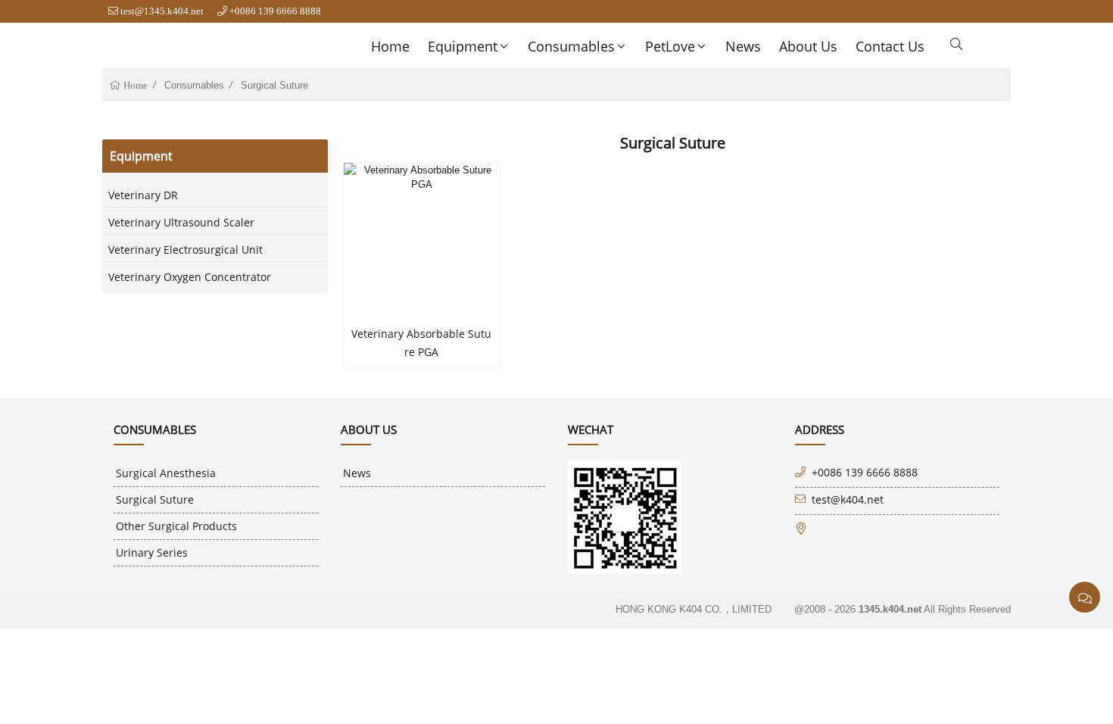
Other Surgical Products (176, 526)
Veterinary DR (143, 195)
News (743, 46)
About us (808, 46)
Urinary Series (152, 552)
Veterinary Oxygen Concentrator (189, 277)
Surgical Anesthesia (166, 473)
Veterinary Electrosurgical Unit (185, 249)
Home (390, 46)
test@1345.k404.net (162, 11)
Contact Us (890, 46)
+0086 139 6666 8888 (275, 11)
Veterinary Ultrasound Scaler (181, 222)
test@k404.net (848, 499)
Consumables (571, 46)
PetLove (670, 46)
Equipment (462, 46)
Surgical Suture (274, 85)
